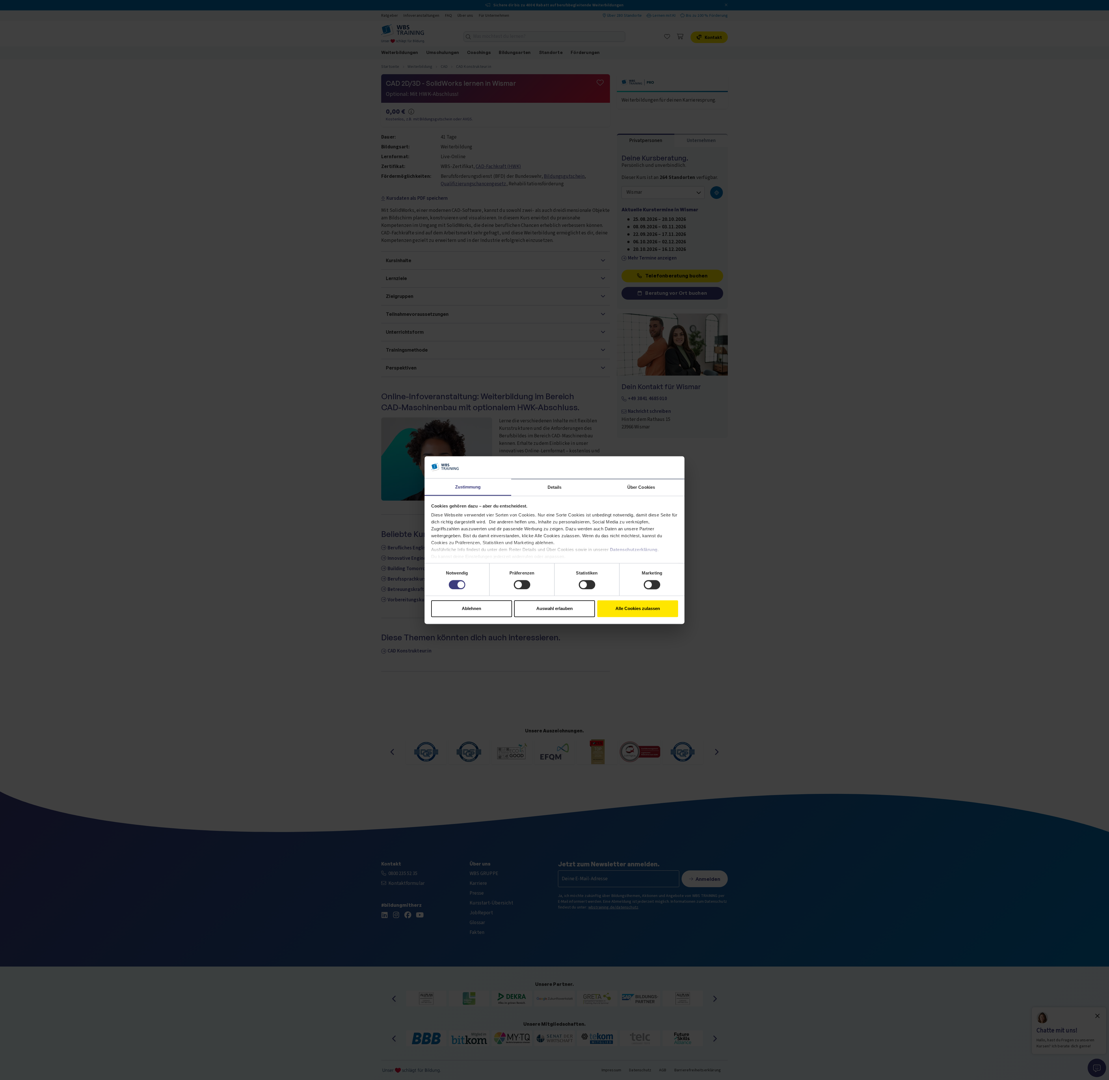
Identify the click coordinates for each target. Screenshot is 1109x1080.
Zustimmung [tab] (468, 487)
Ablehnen (471, 608)
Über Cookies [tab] (641, 487)
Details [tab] (555, 487)
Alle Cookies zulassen (637, 608)
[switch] (522, 584)
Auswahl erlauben (554, 608)
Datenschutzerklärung (634, 549)
